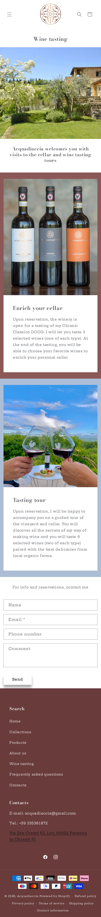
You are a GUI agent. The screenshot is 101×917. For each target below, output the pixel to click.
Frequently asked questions (36, 774)
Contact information (53, 910)
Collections (20, 732)
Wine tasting (21, 764)
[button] (9, 14)
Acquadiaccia (28, 896)
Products (18, 743)
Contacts (18, 785)
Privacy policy (23, 903)
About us (18, 753)
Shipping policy (81, 903)
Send (17, 679)
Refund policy (86, 896)
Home (14, 721)
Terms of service (51, 903)
